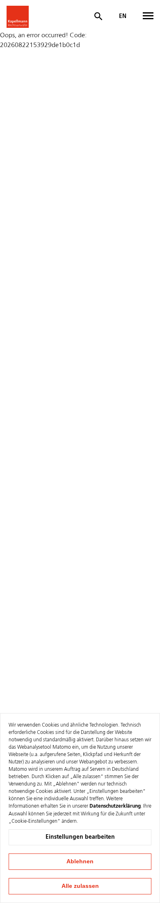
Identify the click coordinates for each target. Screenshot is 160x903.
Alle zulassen (80, 886)
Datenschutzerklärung (115, 806)
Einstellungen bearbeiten (80, 837)
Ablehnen (80, 861)
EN (122, 16)
